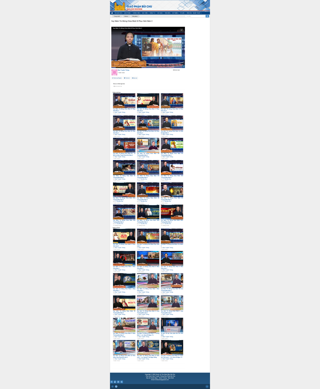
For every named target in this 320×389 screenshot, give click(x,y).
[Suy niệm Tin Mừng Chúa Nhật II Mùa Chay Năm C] (124, 280)
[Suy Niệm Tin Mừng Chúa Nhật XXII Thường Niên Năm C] (124, 212)
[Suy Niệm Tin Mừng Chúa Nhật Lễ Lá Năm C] (172, 236)
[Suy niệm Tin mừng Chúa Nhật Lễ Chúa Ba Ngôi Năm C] (172, 123)
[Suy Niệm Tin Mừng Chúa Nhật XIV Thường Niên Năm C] (172, 145)
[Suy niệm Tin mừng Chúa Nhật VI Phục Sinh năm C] (172, 100)
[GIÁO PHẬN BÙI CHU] (132, 6)
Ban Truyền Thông (120, 112)
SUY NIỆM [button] (175, 13)
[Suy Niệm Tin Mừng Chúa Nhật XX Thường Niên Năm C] (148, 189)
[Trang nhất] (112, 13)
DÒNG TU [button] (152, 13)
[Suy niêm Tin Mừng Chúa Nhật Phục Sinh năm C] (148, 236)
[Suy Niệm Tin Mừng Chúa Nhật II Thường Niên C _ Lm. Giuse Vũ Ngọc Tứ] (148, 325)
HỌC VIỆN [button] (145, 13)
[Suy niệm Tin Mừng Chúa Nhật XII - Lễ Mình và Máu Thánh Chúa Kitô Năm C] (124, 145)
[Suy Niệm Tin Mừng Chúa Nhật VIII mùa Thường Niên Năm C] (172, 280)
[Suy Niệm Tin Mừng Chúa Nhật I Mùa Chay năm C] (148, 280)
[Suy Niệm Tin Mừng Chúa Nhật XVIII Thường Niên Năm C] (124, 189)
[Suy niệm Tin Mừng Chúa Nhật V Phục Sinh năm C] (148, 100)
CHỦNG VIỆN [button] (136, 13)
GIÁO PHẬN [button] (127, 13)
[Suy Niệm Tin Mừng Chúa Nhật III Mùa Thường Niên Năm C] (124, 325)
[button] (148, 47)
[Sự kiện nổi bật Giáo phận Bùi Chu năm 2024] (172, 325)
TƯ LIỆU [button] (182, 13)
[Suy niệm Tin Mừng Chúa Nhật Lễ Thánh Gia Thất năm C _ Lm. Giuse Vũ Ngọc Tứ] (172, 347)
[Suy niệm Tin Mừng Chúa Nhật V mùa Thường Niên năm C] (172, 302)
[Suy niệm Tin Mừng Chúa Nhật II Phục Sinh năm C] (124, 236)
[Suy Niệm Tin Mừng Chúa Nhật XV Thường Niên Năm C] (124, 167)
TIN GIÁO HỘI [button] (118, 13)
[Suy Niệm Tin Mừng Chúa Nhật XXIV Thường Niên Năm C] (172, 212)
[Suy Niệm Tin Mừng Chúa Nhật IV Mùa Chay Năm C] (148, 258)
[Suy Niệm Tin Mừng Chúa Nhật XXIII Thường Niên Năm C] (148, 212)
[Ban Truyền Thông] (114, 72)
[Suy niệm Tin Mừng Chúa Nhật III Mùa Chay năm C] (172, 258)
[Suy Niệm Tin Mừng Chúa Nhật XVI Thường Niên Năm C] (148, 167)
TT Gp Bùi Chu (143, 179)
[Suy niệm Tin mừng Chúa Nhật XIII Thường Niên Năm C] (148, 145)
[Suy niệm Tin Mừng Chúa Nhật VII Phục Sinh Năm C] (124, 123)
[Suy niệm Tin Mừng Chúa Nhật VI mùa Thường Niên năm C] (148, 302)
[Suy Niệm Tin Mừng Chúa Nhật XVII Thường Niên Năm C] (172, 167)
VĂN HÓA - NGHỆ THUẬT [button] (194, 13)
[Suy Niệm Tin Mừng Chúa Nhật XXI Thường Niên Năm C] (172, 189)
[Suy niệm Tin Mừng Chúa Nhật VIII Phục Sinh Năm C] (148, 123)
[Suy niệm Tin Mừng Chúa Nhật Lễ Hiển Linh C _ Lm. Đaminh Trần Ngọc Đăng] (148, 347)
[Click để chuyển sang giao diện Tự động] (112, 386)
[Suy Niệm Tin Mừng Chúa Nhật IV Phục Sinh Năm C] (124, 100)
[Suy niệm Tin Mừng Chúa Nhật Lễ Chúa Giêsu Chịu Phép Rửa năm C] (124, 347)
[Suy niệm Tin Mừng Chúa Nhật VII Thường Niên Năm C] (124, 302)
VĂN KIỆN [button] (167, 13)
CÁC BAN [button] (160, 13)
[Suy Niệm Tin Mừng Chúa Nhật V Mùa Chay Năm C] (124, 258)
